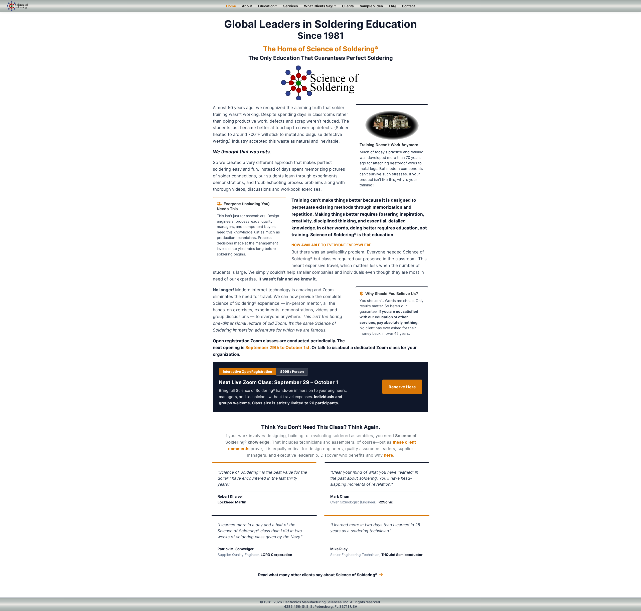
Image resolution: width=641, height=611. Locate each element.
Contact (408, 6)
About (247, 6)
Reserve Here (402, 386)
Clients (348, 6)
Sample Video (371, 6)
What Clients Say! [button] (318, 6)
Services (290, 6)
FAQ (392, 6)
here (388, 455)
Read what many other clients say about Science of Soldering (317, 574)
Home (231, 6)
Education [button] (266, 6)
